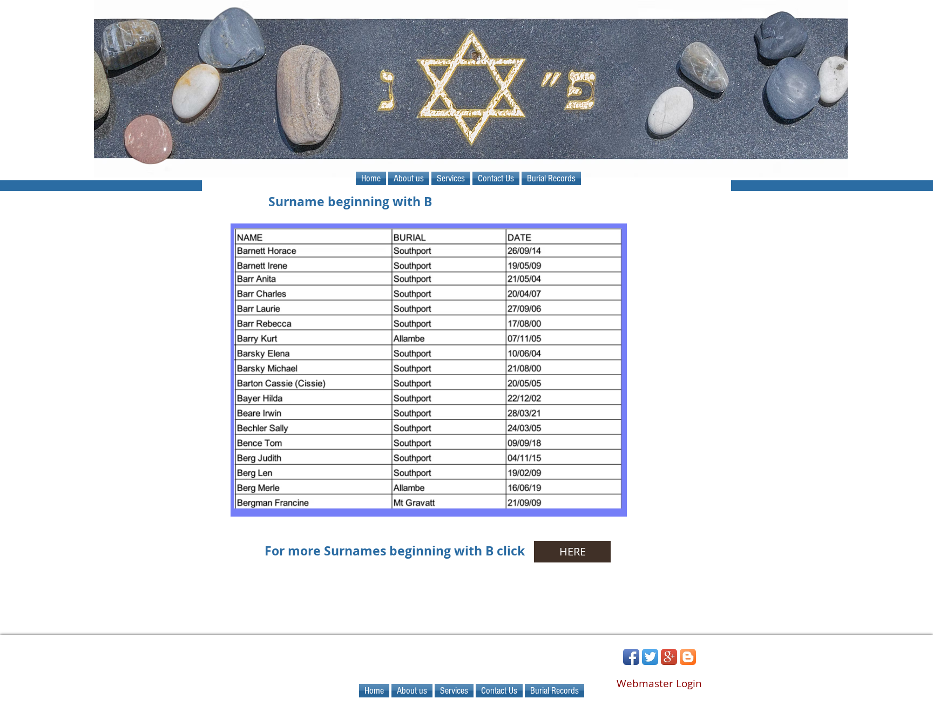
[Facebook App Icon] (631, 657)
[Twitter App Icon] (650, 657)
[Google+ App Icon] (669, 657)
